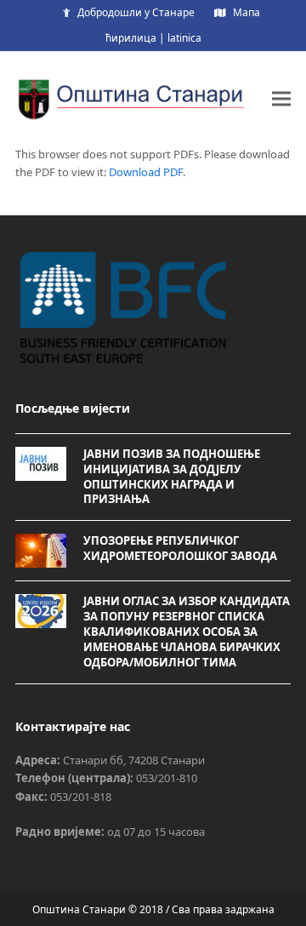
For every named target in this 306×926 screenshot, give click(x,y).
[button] (281, 98)
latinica (184, 38)
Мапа (246, 12)
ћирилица (130, 38)
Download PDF (146, 172)
